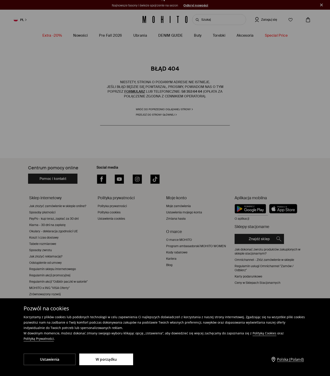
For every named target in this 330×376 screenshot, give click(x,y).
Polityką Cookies (264, 333)
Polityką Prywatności (39, 338)
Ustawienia (49, 359)
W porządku (106, 359)
